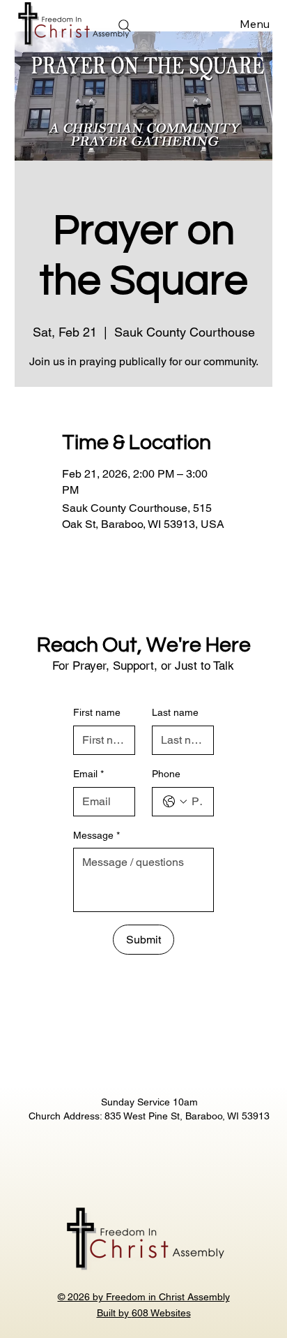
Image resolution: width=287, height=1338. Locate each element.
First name (97, 712)
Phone (166, 773)
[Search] (124, 26)
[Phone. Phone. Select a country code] (175, 801)
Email (88, 773)
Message (96, 835)
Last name (175, 712)
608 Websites (161, 1312)
